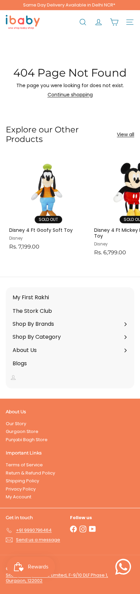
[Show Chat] (125, 567)
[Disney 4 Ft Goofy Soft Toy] (48, 203)
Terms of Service (24, 465)
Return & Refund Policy (30, 473)
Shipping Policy (22, 481)
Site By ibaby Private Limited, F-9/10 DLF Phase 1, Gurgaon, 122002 (57, 578)
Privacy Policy (21, 489)
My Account (18, 497)
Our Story (16, 423)
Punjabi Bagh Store (27, 439)
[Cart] (114, 22)
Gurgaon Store (22, 431)
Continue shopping (70, 94)
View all (125, 135)
